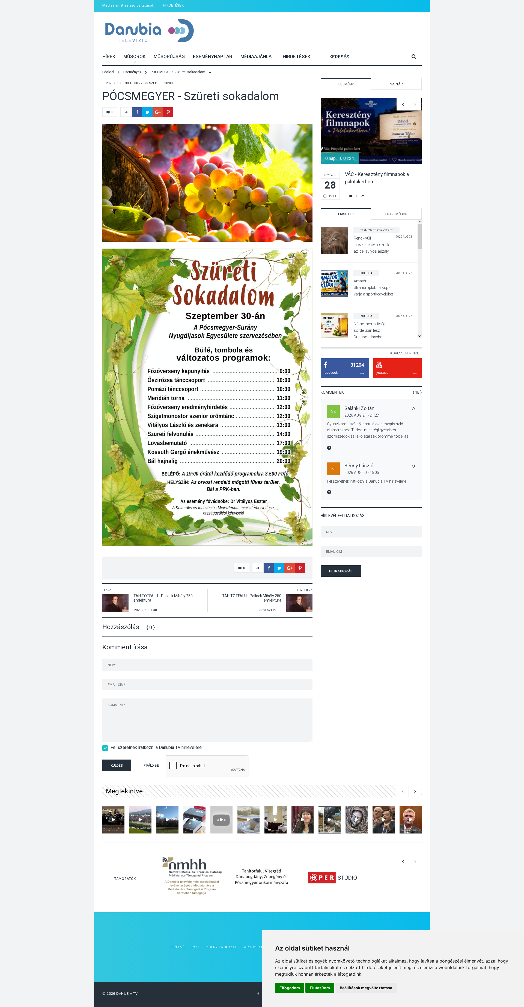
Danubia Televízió (149, 31)
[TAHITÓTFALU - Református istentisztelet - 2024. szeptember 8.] (275, 819)
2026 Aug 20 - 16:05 (361, 472)
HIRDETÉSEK (173, 5)
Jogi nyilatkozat (220, 947)
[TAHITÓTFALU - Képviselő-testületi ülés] (411, 819)
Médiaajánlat (257, 56)
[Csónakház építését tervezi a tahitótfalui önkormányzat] (167, 819)
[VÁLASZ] (413, 408)
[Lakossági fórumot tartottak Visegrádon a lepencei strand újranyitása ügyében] (329, 819)
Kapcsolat (252, 947)
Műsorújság (169, 56)
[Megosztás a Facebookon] (137, 112)
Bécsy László (358, 465)
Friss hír (346, 214)
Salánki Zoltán (359, 408)
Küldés (117, 765)
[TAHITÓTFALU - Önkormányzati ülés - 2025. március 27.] (113, 819)
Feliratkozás (341, 571)
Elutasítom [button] (320, 987)
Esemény (346, 84)
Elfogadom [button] (289, 987)
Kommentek (332, 392)
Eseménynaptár (212, 56)
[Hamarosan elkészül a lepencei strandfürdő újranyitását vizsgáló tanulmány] (384, 819)
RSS (195, 947)
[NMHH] (192, 877)
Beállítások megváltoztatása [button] (366, 987)
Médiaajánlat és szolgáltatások (128, 5)
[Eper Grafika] (332, 877)
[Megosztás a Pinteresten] (168, 112)
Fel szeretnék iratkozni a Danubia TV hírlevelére (156, 747)
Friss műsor (396, 214)
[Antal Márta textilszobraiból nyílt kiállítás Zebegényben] (357, 819)
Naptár (396, 84)
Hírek (108, 56)
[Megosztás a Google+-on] (158, 112)
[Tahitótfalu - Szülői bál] (302, 819)
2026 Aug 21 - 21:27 (361, 415)
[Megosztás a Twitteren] (147, 112)
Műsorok (134, 56)
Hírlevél (178, 947)
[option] (207, 183)
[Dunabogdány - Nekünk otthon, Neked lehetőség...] (140, 819)
